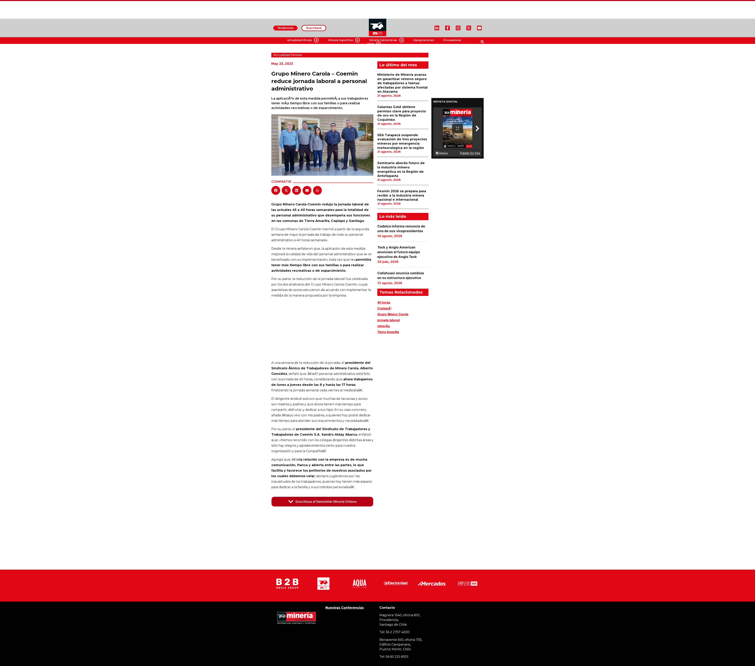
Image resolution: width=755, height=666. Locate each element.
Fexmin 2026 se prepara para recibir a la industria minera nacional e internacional (401, 195)
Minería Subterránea (383, 40)
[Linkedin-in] (437, 28)
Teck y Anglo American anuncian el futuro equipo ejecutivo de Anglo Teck (398, 252)
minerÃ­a (383, 326)
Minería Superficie (340, 40)
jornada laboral (388, 320)
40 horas (383, 302)
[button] (275, 190)
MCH (370, 44)
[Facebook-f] (447, 28)
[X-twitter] (468, 28)
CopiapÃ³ (384, 308)
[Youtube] (479, 28)
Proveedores (452, 40)
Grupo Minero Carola (392, 314)
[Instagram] (458, 28)
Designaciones (423, 40)
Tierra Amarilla (388, 332)
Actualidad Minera (299, 40)
